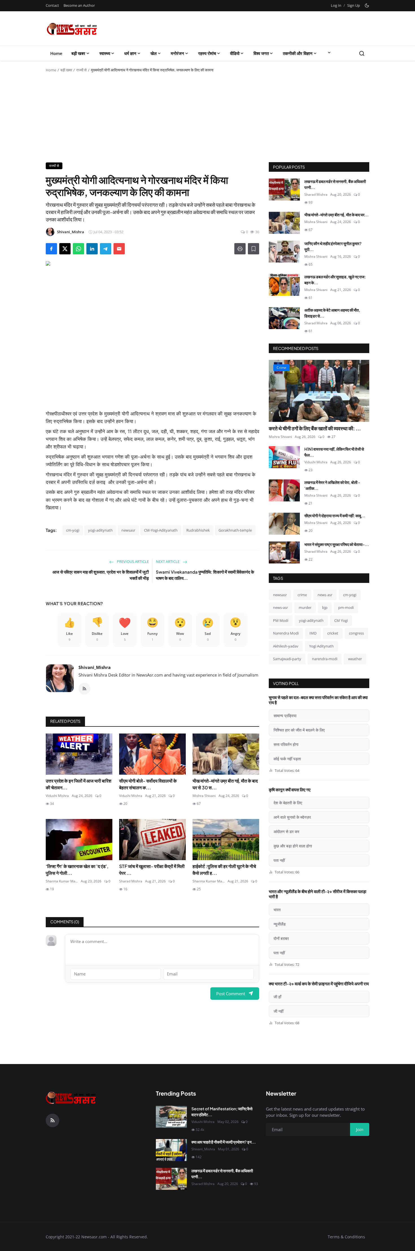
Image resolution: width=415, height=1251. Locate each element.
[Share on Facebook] (51, 248)
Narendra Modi (286, 633)
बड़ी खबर (78, 53)
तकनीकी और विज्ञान (298, 53)
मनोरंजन (177, 53)
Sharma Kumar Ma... (62, 881)
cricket (332, 633)
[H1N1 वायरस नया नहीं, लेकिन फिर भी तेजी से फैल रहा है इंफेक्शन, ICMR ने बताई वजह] (284, 457)
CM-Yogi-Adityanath (161, 530)
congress (356, 633)
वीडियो (234, 53)
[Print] (240, 248)
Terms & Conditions (346, 1236)
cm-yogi (72, 530)
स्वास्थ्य (104, 53)
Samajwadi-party (287, 658)
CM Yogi (341, 620)
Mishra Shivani (204, 795)
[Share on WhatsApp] (78, 248)
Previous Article (132, 561)
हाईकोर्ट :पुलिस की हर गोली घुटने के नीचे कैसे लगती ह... (224, 869)
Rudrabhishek (198, 530)
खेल (153, 53)
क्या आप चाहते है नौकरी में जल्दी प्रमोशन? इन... (223, 1141)
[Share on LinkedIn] (92, 248)
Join (359, 1129)
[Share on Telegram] (105, 248)
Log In (336, 5)
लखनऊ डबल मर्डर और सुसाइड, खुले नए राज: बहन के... (335, 279)
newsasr (128, 530)
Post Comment (230, 993)
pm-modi (346, 607)
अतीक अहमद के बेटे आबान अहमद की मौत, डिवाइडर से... (332, 312)
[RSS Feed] (84, 689)
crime (302, 594)
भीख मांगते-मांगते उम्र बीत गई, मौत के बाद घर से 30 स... (225, 784)
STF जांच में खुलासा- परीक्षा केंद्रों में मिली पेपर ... (152, 869)
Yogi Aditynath (321, 646)
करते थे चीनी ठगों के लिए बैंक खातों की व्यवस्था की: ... (315, 428)
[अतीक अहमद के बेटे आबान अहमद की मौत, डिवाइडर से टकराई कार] (284, 318)
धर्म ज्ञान (130, 53)
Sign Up (353, 5)
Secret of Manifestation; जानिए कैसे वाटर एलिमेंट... (221, 1111)
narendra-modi (324, 658)
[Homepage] (72, 28)
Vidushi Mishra (57, 795)
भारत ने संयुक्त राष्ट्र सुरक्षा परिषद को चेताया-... (336, 544)
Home (56, 53)
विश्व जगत (261, 53)
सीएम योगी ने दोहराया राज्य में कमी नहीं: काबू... (334, 515)
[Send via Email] (119, 248)
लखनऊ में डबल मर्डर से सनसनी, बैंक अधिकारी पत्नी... (335, 184)
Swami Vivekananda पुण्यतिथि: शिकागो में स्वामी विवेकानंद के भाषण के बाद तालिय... (205, 575)
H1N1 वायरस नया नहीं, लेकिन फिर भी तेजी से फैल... (334, 451)
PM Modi (280, 620)
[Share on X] (65, 248)
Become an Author (79, 5)
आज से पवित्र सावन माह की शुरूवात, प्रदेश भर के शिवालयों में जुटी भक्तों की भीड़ (101, 575)
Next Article (168, 561)
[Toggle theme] (366, 5)
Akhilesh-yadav (285, 646)
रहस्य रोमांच (207, 53)
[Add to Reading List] (253, 248)
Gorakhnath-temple (235, 530)
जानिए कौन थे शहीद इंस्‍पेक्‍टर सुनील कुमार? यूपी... (333, 246)
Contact (52, 5)
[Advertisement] (207, 119)
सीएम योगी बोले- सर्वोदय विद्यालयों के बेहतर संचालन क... (148, 784)
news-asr (280, 607)
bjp (324, 607)
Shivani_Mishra (94, 667)
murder (305, 607)
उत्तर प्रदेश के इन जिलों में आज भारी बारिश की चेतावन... (78, 784)
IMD (312, 633)
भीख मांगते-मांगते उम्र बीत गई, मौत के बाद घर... (336, 214)
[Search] (361, 53)
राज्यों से (81, 69)
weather (355, 658)
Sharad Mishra (130, 881)
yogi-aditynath (100, 530)
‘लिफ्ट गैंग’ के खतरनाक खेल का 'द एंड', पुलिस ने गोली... (77, 869)
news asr (325, 594)
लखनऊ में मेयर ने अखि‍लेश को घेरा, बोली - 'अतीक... (332, 485)
